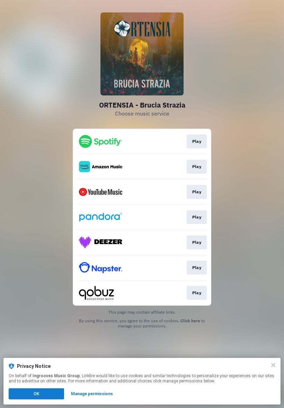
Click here (190, 320)
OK (36, 393)
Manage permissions (92, 393)
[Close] (273, 365)
